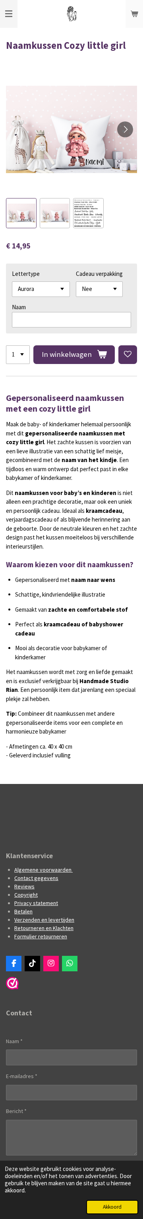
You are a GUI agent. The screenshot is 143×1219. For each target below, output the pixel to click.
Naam (19, 307)
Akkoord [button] (112, 1207)
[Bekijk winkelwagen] (134, 14)
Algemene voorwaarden (43, 869)
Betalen (23, 911)
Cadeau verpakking (99, 273)
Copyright (26, 894)
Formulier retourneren (40, 936)
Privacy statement (36, 903)
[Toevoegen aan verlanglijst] (127, 354)
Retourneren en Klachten (43, 928)
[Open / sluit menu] (8, 14)
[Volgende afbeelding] (125, 129)
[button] (21, 213)
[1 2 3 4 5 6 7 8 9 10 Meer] (18, 354)
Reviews (24, 886)
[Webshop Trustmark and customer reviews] (12, 987)
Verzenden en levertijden (44, 919)
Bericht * (16, 1111)
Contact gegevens (36, 878)
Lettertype (26, 273)
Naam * (14, 1041)
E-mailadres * (21, 1076)
